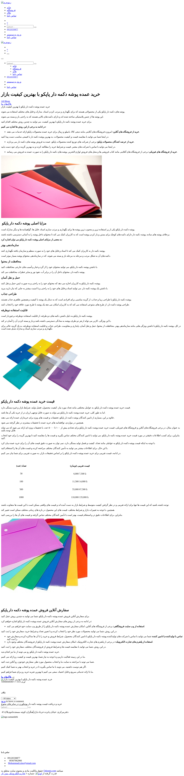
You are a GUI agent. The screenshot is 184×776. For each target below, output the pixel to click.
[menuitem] (9, 7)
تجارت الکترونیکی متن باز (13, 773)
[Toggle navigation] (8, 53)
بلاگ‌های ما (6, 104)
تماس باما (11, 37)
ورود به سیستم (14, 34)
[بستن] (2, 58)
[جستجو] (35, 27)
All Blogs (5, 101)
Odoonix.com (50, 771)
